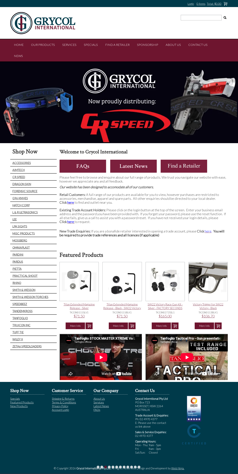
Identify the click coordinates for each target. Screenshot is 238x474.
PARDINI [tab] (17, 254)
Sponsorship (147, 45)
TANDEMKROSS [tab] (22, 311)
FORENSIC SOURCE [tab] (24, 191)
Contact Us (198, 45)
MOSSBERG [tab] (19, 240)
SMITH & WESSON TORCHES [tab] (30, 297)
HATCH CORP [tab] (21, 205)
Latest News (101, 406)
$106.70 (208, 316)
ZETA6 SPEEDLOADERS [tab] (27, 346)
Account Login (60, 409)
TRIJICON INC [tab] (21, 325)
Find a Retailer (117, 45)
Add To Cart (89, 325)
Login (191, 3)
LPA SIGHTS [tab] (19, 226)
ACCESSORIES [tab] (21, 162)
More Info (75, 325)
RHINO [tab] (16, 282)
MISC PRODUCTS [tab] (23, 233)
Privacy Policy (60, 406)
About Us (173, 45)
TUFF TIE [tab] (18, 332)
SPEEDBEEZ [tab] (19, 304)
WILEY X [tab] (17, 339)
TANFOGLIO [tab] (20, 318)
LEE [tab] (14, 219)
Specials (91, 45)
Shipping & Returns (63, 398)
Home (19, 45)
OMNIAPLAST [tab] (21, 247)
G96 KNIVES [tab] (20, 198)
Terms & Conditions (64, 402)
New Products (19, 406)
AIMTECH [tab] (18, 170)
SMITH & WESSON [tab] (23, 289)
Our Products (43, 45)
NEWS (18, 56)
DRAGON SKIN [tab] (21, 184)
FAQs (97, 409)
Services (69, 45)
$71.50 (79, 316)
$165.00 (165, 316)
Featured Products (22, 402)
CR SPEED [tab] (18, 177)
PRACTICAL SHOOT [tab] (25, 275)
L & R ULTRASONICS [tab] (25, 212)
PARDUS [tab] (17, 261)
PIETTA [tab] (17, 268)
